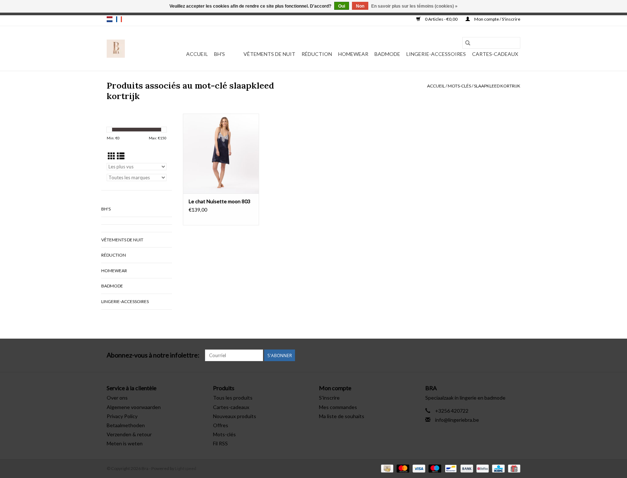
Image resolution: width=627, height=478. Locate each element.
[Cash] (386, 468)
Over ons (117, 398)
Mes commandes (338, 407)
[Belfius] (481, 468)
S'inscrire (329, 398)
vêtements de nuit (269, 54)
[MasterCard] (402, 468)
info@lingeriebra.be (457, 420)
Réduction (317, 54)
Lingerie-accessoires (436, 54)
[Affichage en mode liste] (120, 155)
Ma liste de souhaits (341, 416)
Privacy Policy (122, 416)
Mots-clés (459, 86)
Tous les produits (233, 398)
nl (109, 19)
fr (119, 19)
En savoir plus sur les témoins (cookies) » (414, 6)
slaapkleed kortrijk (497, 86)
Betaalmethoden (126, 425)
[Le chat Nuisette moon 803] (221, 153)
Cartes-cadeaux (495, 54)
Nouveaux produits (234, 416)
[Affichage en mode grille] (111, 155)
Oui (341, 6)
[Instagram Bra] (514, 355)
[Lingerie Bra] (116, 49)
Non (360, 6)
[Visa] (418, 468)
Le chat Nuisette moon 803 (219, 201)
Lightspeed (185, 468)
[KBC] (497, 468)
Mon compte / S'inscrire (497, 19)
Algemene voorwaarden (134, 407)
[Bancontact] (450, 468)
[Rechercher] (467, 43)
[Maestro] (434, 468)
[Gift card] (512, 468)
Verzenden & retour (129, 434)
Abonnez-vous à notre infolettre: (153, 355)
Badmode (387, 54)
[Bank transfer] (466, 468)
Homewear (353, 54)
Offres (220, 425)
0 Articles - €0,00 (441, 19)
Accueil (197, 54)
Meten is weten (125, 443)
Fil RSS (220, 443)
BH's (219, 54)
